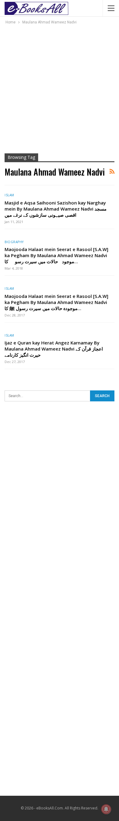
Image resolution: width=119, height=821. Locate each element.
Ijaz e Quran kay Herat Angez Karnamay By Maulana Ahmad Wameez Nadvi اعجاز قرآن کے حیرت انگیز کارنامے (54, 349)
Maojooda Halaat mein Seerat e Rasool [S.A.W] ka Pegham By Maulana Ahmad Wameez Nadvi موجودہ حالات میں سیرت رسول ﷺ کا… (56, 302)
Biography (14, 242)
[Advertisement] (59, 88)
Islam (9, 195)
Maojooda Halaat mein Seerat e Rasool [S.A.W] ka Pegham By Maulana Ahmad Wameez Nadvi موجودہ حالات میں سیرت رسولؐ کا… (56, 255)
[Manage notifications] (106, 809)
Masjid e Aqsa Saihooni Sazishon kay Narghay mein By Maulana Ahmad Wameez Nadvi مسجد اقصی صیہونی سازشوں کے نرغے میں (55, 209)
